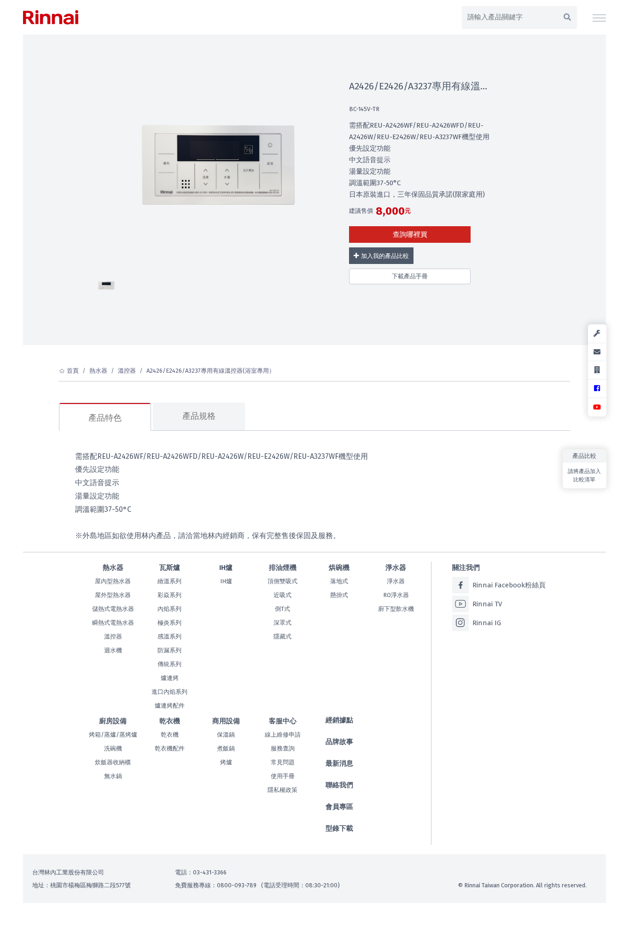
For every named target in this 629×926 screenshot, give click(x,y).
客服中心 (283, 721)
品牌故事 (339, 742)
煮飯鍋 (226, 748)
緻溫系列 (169, 581)
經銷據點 (339, 720)
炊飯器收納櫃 (113, 762)
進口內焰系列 (169, 691)
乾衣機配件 (170, 748)
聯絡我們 (339, 785)
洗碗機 (113, 748)
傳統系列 (169, 664)
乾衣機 (169, 721)
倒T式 (282, 608)
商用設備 (226, 721)
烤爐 (226, 762)
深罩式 (282, 622)
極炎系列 (169, 622)
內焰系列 (169, 608)
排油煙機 (283, 567)
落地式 (339, 581)
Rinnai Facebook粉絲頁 (509, 585)
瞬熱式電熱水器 (113, 622)
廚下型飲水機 (396, 608)
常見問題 (283, 762)
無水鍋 (113, 776)
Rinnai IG (486, 623)
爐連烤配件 (170, 705)
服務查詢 (283, 748)
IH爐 (226, 567)
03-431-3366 (210, 872)
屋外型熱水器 (113, 595)
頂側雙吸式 (282, 581)
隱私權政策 (282, 789)
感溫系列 (169, 636)
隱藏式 (282, 636)
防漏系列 (169, 650)
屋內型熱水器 (113, 581)
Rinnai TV (487, 604)
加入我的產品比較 (385, 255)
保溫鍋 (226, 734)
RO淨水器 (396, 595)
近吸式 (282, 595)
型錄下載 (339, 828)
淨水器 (395, 567)
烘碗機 (339, 567)
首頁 (73, 370)
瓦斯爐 (169, 567)
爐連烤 (170, 677)
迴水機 (113, 650)
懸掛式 (339, 595)
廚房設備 (113, 721)
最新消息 (339, 763)
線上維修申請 (283, 734)
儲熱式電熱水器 (113, 608)
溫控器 (127, 370)
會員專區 (339, 807)
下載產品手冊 (410, 276)
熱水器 (98, 370)
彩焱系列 (169, 595)
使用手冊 (283, 776)
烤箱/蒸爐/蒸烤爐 (113, 734)
